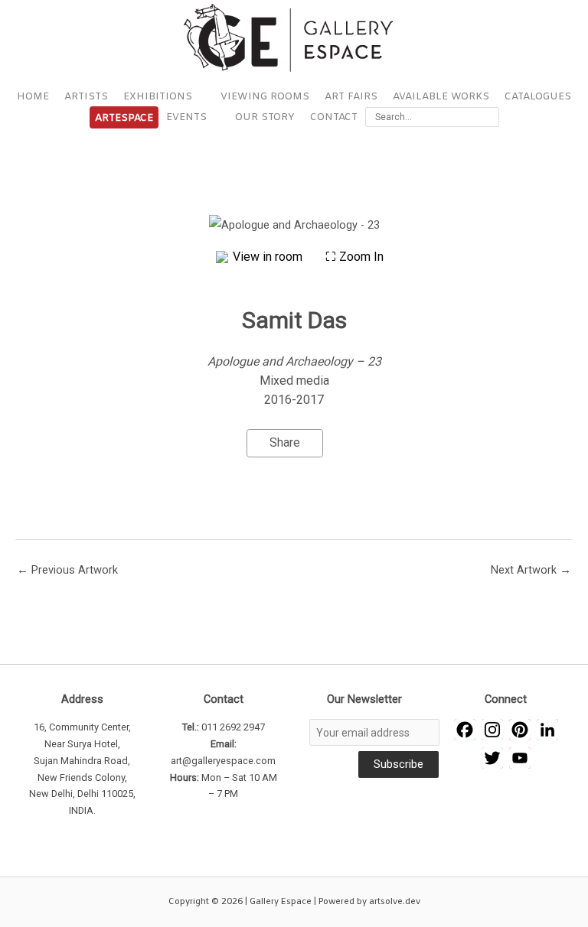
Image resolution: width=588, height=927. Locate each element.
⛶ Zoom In (354, 256)
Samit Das (294, 320)
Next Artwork (531, 570)
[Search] (490, 117)
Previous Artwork (67, 570)
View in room (269, 256)
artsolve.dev (394, 901)
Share (285, 442)
